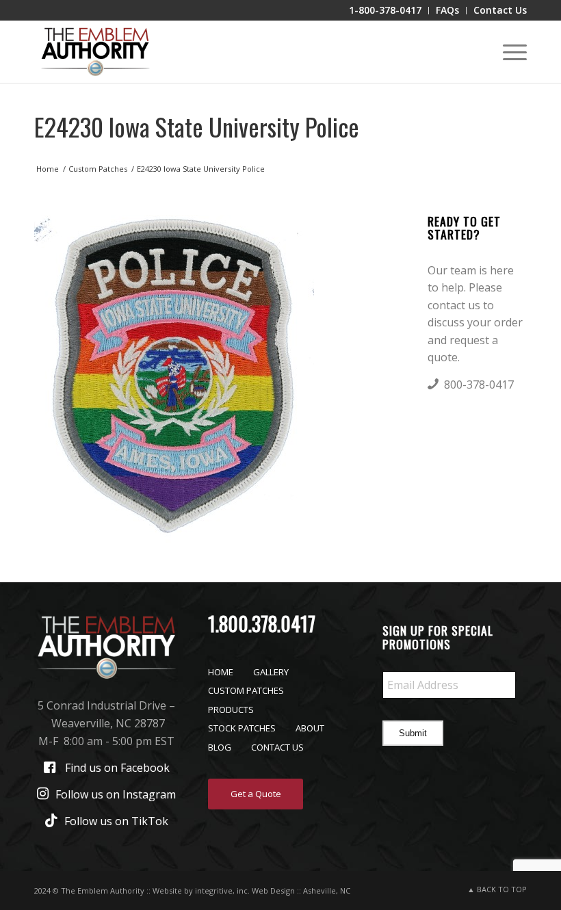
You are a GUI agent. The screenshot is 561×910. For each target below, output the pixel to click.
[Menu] (508, 52)
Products (231, 709)
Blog (219, 747)
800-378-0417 (479, 384)
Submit (413, 733)
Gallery (271, 672)
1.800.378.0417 (261, 624)
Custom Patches (246, 690)
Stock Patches (242, 728)
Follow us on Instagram (115, 794)
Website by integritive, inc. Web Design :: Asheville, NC (251, 890)
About (310, 728)
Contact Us (277, 747)
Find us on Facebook (117, 767)
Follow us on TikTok (116, 821)
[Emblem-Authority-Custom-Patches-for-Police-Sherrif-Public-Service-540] (95, 52)
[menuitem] (385, 10)
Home (220, 672)
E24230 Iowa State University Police (196, 126)
